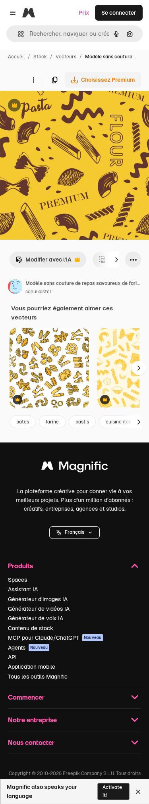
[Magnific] (74, 468)
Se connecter (118, 12)
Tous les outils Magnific (38, 676)
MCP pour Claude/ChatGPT (54, 637)
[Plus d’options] (33, 80)
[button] (74, 532)
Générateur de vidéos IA (39, 608)
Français (74, 532)
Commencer (26, 697)
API (12, 657)
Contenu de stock (30, 628)
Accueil (16, 57)
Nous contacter (31, 742)
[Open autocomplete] (18, 34)
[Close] (138, 791)
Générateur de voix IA (35, 618)
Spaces (17, 579)
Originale (52, 106)
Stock (40, 57)
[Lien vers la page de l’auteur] (15, 287)
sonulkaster (38, 292)
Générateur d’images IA (38, 599)
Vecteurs (66, 57)
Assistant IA (23, 589)
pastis (82, 422)
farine (52, 422)
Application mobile (31, 666)
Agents (28, 647)
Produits (20, 566)
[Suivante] (116, 259)
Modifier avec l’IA (43, 261)
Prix (84, 12)
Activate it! (112, 791)
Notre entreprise (32, 720)
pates (22, 422)
